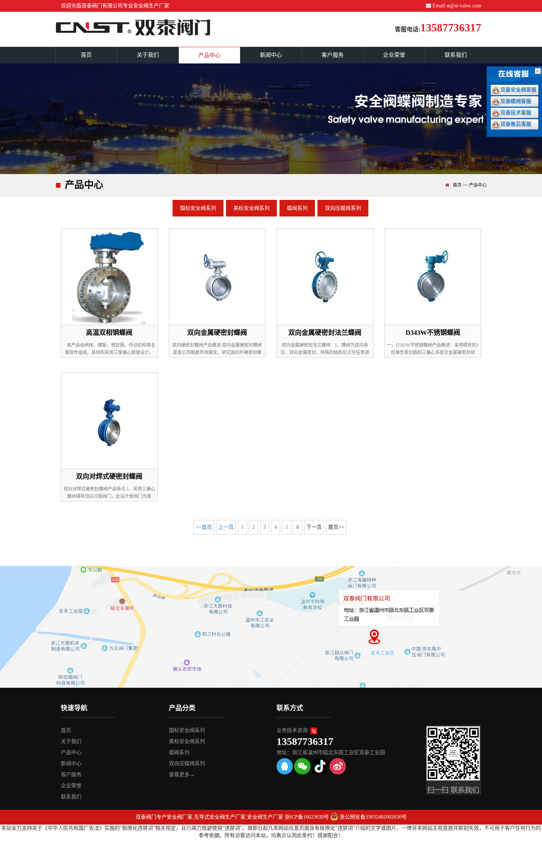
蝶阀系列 (297, 208)
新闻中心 (271, 55)
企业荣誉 (394, 55)
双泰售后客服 (515, 124)
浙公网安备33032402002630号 (373, 817)
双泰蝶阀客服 (515, 101)
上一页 (226, 527)
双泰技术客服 (515, 112)
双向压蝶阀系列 (343, 208)
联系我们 (456, 55)
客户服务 (333, 55)
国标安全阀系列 (198, 208)
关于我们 (148, 55)
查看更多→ (182, 774)
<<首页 (204, 527)
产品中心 (209, 55)
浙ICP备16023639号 (307, 817)
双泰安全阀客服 (518, 90)
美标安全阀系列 (251, 208)
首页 (86, 55)
